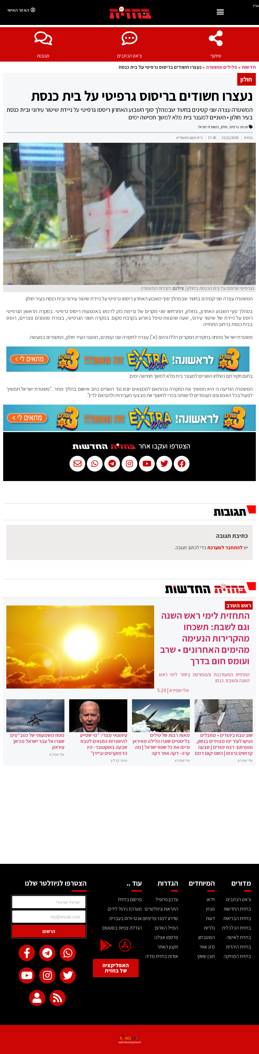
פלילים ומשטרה (221, 67)
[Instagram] (47, 975)
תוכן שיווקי (206, 956)
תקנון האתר (167, 946)
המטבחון (206, 937)
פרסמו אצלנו (166, 937)
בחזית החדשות (237, 909)
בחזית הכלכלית (236, 928)
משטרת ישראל (208, 126)
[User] (37, 998)
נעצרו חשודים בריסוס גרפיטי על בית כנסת (142, 96)
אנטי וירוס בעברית (125, 918)
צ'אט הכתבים (129, 55)
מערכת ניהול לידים (125, 909)
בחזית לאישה (238, 937)
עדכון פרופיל (166, 899)
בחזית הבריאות (237, 918)
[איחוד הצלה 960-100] (128, 369)
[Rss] (58, 998)
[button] (220, 13)
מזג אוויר (207, 946)
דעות (210, 918)
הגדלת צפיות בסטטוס (122, 928)
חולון (224, 126)
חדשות (249, 67)
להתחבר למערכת (225, 547)
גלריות (209, 928)
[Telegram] (47, 953)
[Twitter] (68, 975)
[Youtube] (27, 975)
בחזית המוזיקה (237, 956)
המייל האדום (166, 928)
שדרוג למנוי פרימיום (160, 918)
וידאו (211, 899)
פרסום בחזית (130, 899)
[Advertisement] (129, 816)
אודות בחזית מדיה (161, 956)
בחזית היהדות (238, 946)
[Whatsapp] (68, 953)
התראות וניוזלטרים (161, 909)
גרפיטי (234, 126)
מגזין (210, 909)
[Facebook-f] (27, 953)
